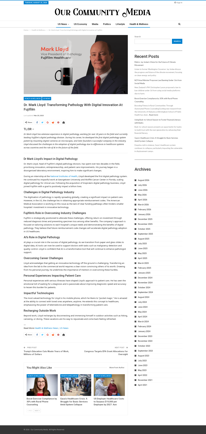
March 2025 (143, 263)
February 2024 (144, 326)
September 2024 (145, 292)
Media (95, 24)
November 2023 (145, 341)
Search (138, 36)
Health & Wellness (139, 24)
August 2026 (143, 180)
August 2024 (143, 297)
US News (62, 24)
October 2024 (144, 287)
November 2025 (145, 224)
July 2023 (142, 360)
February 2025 (144, 268)
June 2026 (142, 190)
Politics (107, 24)
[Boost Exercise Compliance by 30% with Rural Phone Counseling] (42, 385)
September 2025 (145, 234)
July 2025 (142, 243)
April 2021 (142, 385)
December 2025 (145, 219)
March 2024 (143, 321)
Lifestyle (120, 24)
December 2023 (145, 336)
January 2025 (144, 273)
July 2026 (142, 185)
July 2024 (142, 302)
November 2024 (145, 282)
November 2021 (145, 380)
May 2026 (142, 195)
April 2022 (142, 375)
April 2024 (142, 317)
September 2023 (145, 351)
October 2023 (144, 346)
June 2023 (142, 365)
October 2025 (144, 229)
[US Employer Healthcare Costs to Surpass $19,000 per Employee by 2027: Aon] (109, 385)
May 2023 (142, 370)
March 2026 (143, 204)
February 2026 (144, 209)
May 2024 (142, 312)
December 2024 (145, 278)
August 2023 (143, 356)
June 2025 (142, 248)
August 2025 (143, 239)
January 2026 (144, 214)
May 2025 (142, 253)
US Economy (80, 24)
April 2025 (142, 258)
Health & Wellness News (46, 328)
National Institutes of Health (63, 176)
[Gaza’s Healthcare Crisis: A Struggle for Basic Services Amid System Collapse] (75, 385)
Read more (153, 115)
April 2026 (142, 200)
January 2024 (144, 331)
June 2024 (142, 307)
